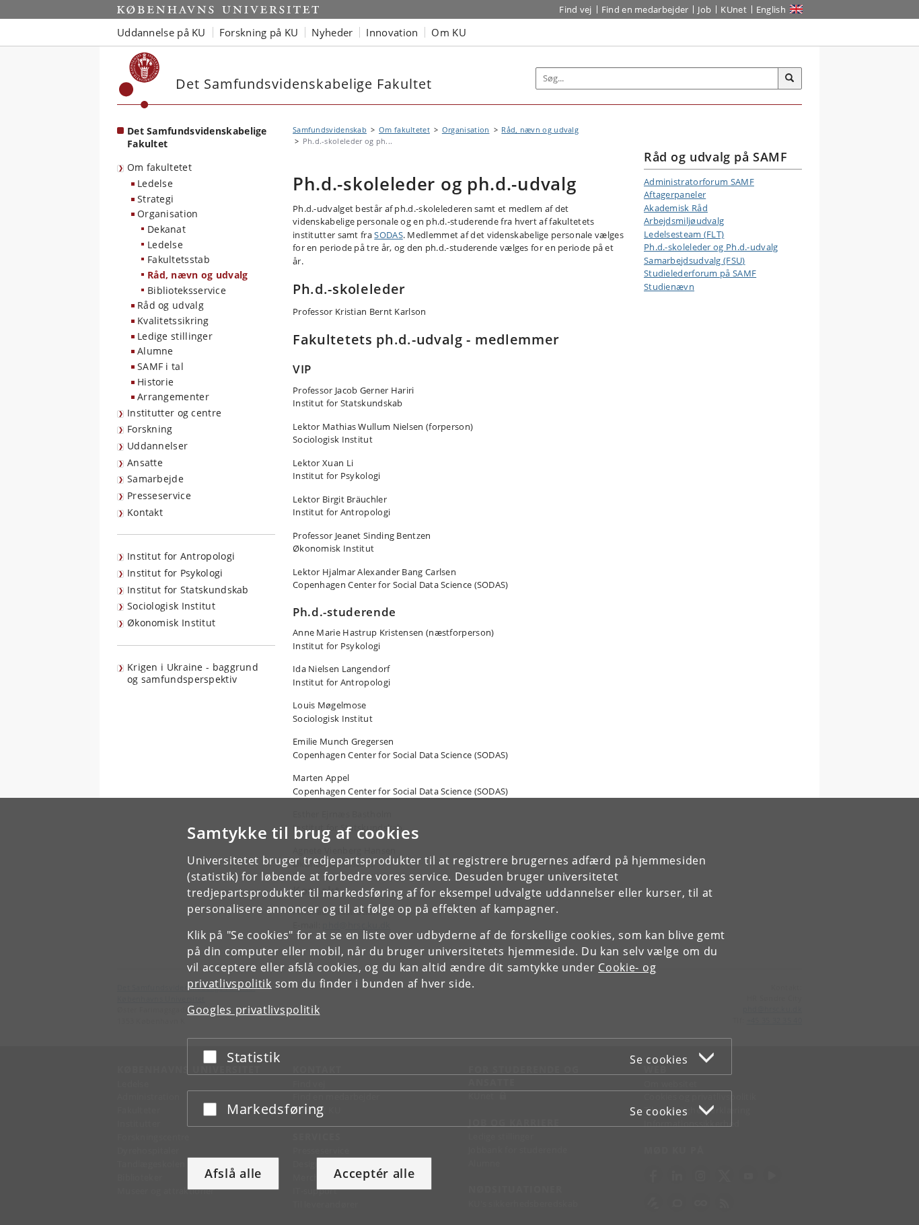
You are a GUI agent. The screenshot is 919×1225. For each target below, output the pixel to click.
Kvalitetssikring (173, 320)
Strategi (155, 198)
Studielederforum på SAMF (700, 273)
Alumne (155, 350)
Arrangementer (173, 396)
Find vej (575, 9)
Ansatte (145, 462)
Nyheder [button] (332, 32)
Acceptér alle (374, 1173)
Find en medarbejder (645, 9)
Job (704, 9)
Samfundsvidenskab (330, 129)
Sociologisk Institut (171, 605)
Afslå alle (233, 1173)
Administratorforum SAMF (699, 182)
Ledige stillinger (175, 336)
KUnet (734, 9)
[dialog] (459, 1011)
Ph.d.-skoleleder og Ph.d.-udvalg (711, 247)
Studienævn (669, 287)
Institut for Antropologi (181, 556)
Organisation (167, 213)
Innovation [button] (392, 32)
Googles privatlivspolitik (253, 1009)
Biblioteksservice (186, 290)
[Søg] (790, 78)
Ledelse (155, 183)
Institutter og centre (174, 412)
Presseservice (159, 495)
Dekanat (166, 229)
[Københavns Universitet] (139, 80)
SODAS (388, 235)
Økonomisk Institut (171, 622)
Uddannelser (157, 445)
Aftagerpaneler (675, 194)
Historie (155, 381)
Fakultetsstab (178, 259)
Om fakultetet (159, 167)
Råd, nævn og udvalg (197, 274)
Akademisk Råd (676, 208)
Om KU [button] (448, 32)
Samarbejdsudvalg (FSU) (694, 260)
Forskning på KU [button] (259, 32)
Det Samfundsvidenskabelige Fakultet (197, 137)
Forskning (150, 428)
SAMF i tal (160, 366)
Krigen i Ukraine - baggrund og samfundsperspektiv (192, 673)
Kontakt (145, 512)
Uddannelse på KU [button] (161, 32)
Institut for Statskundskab (188, 589)
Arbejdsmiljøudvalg (684, 221)
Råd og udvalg (170, 305)
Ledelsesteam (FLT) (684, 234)
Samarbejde (155, 478)
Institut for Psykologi (175, 572)
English (771, 9)
